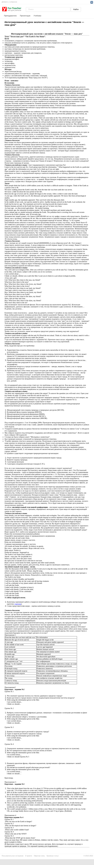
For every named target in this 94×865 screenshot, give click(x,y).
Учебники (37, 16)
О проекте (28, 856)
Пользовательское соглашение (12, 856)
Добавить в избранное (9, 2)
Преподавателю (10, 16)
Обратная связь (39, 856)
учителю (17, 604)
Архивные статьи (52, 856)
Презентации (25, 16)
